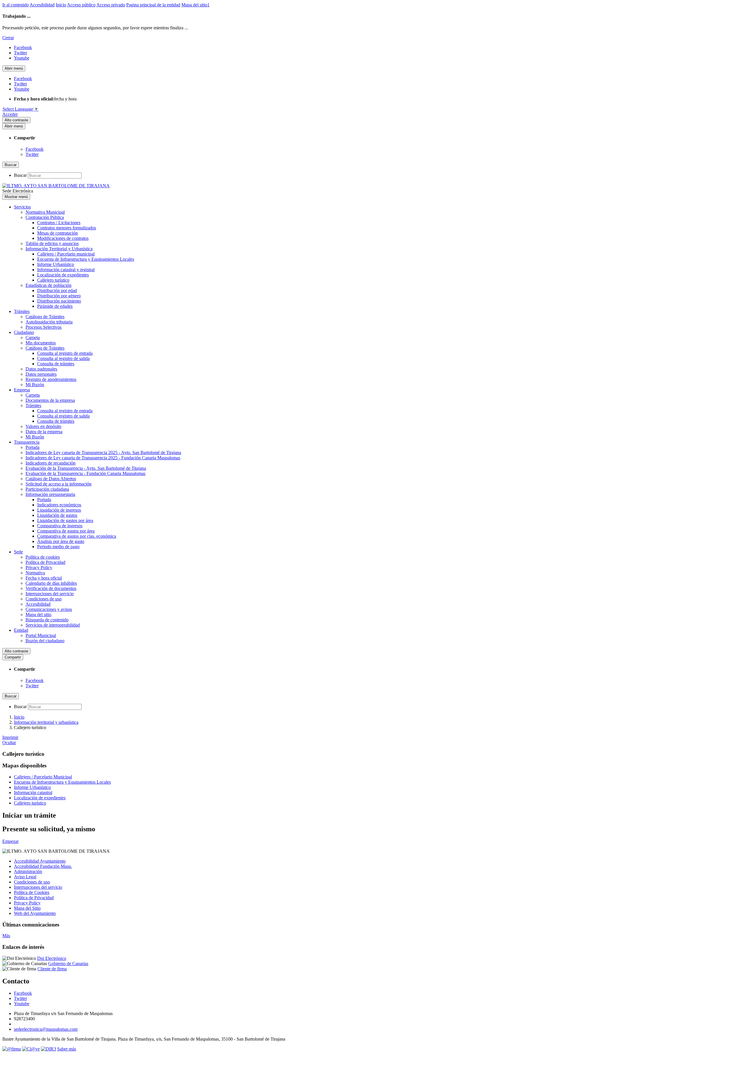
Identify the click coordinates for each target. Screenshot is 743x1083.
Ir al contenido (15, 4)
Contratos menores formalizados (66, 227)
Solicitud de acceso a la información (58, 483)
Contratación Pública (45, 217)
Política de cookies (43, 557)
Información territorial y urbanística (46, 722)
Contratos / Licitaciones (58, 222)
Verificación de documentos (51, 588)
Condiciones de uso (44, 598)
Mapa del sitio (38, 614)
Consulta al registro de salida (63, 358)
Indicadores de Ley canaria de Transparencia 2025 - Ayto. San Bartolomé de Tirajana (103, 452)
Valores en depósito (43, 426)
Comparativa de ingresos (59, 525)
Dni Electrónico (51, 958)
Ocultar (9, 742)
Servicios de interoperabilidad (53, 625)
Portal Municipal (41, 635)
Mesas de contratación (57, 233)
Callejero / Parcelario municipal (66, 253)
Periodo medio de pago (58, 546)
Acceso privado (110, 4)
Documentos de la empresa (50, 400)
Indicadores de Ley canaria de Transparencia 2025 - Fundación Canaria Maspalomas (103, 457)
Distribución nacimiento (59, 300)
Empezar (10, 841)
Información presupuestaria (50, 494)
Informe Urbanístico (55, 264)
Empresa (22, 389)
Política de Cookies (31, 892)
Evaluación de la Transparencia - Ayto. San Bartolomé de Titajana (86, 468)
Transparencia (26, 442)
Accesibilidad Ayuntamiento (40, 861)
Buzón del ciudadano (45, 640)
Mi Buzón (35, 384)
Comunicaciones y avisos (49, 609)
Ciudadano (24, 332)
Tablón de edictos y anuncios (52, 243)
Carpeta (33, 337)
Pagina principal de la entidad (153, 4)
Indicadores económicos (59, 504)
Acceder (10, 114)
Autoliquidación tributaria (49, 321)
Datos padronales (41, 368)
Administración (28, 871)
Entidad (21, 630)
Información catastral (33, 792)
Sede (18, 551)
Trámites (22, 311)
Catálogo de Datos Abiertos (51, 478)
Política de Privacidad (45, 562)
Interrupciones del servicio (50, 593)
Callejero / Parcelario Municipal (43, 776)
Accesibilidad (42, 4)
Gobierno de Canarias (68, 963)
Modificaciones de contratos (63, 238)
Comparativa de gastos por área (66, 530)
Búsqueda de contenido (47, 619)
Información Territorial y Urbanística (59, 248)
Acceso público (81, 4)
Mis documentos (41, 342)
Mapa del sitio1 (195, 4)
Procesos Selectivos (44, 327)
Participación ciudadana (47, 489)
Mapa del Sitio (27, 908)
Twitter (32, 154)
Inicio (61, 4)
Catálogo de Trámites (45, 316)
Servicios (22, 206)
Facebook (35, 149)
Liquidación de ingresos (59, 510)
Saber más (66, 1048)
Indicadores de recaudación (50, 462)
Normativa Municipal (45, 212)
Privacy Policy (39, 567)
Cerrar (8, 37)
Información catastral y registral (66, 269)
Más (6, 935)
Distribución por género (59, 295)
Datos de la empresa (44, 431)
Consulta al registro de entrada (65, 353)
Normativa (35, 572)
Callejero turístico (53, 280)
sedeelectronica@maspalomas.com (45, 1029)
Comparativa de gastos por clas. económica (76, 536)
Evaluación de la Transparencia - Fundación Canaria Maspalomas (85, 473)
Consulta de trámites (55, 363)
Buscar (20, 175)
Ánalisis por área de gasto (60, 541)
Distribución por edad (57, 290)
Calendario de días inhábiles (51, 583)
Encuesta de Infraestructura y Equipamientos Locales (85, 259)
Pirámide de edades (55, 306)
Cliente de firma (52, 968)
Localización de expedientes (63, 274)
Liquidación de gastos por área (65, 520)
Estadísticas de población (48, 285)
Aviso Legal (25, 876)
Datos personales (41, 374)
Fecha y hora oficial (44, 577)
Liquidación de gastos (57, 515)
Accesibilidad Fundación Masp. (43, 866)
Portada (32, 447)
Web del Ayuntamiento (35, 913)
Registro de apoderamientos (51, 379)
